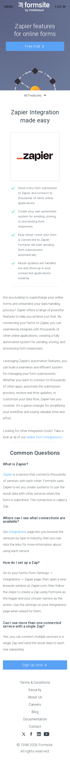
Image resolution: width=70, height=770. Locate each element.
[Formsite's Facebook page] (31, 734)
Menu (8, 6)
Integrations (18, 532)
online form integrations (44, 437)
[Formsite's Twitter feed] (23, 734)
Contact (35, 726)
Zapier (7, 474)
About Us (35, 697)
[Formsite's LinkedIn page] (38, 734)
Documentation (35, 719)
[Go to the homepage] (34, 7)
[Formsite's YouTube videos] (46, 734)
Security (34, 690)
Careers (35, 704)
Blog (35, 712)
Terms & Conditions (35, 682)
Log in (60, 6)
